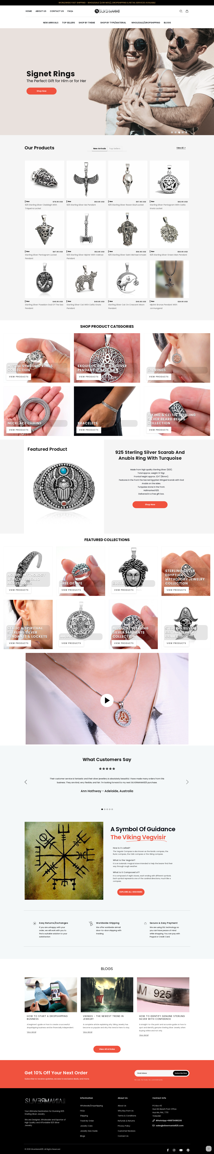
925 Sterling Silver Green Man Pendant (168, 254)
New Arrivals (99, 148)
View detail (31, 1032)
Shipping (84, 1115)
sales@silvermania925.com (169, 1125)
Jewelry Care (86, 1126)
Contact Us (123, 1136)
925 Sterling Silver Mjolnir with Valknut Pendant (85, 256)
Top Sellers (114, 148)
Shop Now (150, 504)
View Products (18, 376)
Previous (26, 782)
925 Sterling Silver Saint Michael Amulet (127, 254)
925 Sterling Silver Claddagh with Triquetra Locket (41, 206)
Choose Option (128, 195)
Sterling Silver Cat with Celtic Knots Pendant (84, 306)
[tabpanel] (107, 81)
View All (180, 148)
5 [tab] (186, 132)
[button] (187, 11)
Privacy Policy (124, 1126)
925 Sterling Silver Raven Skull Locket (126, 204)
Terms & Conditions (127, 1115)
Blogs (82, 1136)
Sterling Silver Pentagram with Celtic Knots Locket (168, 206)
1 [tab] (172, 132)
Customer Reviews (126, 1131)
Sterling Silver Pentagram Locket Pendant (41, 256)
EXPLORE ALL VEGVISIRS (131, 891)
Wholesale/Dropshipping (91, 1105)
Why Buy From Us (126, 1110)
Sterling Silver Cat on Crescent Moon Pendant (126, 306)
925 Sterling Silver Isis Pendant (81, 204)
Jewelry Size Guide (89, 1131)
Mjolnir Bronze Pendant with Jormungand (163, 306)
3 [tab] (179, 132)
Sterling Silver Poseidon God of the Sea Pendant (44, 306)
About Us (122, 1105)
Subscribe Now (181, 1073)
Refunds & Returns (126, 1120)
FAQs (82, 1110)
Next (191, 784)
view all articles (107, 1049)
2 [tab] (175, 132)
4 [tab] (183, 132)
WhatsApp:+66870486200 (168, 1120)
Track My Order (87, 1120)
